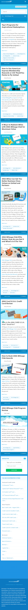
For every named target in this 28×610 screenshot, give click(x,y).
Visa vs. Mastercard (7, 558)
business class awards (7, 228)
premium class (16, 55)
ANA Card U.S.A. (14, 345)
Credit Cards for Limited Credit (10, 527)
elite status (12, 292)
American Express (6, 538)
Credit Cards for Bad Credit (9, 514)
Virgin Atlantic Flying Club (8, 59)
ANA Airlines (5, 290)
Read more (4, 50)
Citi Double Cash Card (8, 492)
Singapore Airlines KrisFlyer (8, 57)
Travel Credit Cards (7, 524)
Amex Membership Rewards (9, 274)
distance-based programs (8, 449)
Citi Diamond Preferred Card (10, 495)
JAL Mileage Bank (6, 55)
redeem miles (14, 170)
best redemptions (17, 168)
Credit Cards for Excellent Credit (10, 510)
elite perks (5, 292)
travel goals (11, 39)
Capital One (5, 548)
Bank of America (6, 541)
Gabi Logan (7, 413)
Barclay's (4, 544)
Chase (3, 551)
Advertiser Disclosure (21, 6)
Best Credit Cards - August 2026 (10, 507)
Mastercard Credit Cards (8, 521)
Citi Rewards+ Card (7, 485)
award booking (6, 399)
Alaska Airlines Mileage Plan (9, 53)
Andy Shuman (7, 78)
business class (6, 170)
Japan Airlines (5, 381)
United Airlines (20, 116)
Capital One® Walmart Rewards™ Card (12, 488)
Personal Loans (6, 531)
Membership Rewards (17, 114)
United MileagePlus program (9, 98)
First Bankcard (16, 347)
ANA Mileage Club (21, 53)
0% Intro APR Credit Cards (9, 517)
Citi (3, 554)
